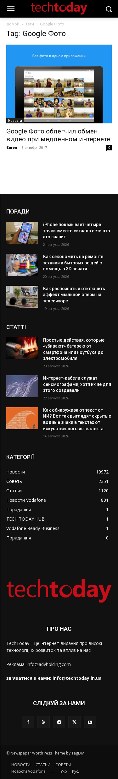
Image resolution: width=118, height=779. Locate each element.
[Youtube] (90, 722)
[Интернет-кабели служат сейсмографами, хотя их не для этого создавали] (22, 386)
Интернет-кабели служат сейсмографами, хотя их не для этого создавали (77, 384)
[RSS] (43, 722)
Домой (13, 24)
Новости (15, 120)
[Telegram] (59, 722)
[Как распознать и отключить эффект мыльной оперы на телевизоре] (22, 297)
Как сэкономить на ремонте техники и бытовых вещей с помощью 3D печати (73, 262)
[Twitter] (74, 722)
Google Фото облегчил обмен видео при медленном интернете (58, 135)
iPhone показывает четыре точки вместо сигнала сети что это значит (76, 230)
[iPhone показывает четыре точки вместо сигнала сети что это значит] (22, 233)
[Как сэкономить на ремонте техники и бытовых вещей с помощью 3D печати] (22, 265)
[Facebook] (28, 722)
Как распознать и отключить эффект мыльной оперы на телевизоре (74, 294)
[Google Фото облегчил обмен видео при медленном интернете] (59, 84)
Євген (11, 147)
